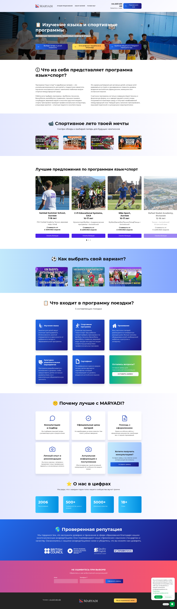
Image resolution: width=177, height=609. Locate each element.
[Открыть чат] (172, 604)
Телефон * (83, 577)
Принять (158, 597)
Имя (55, 577)
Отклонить (168, 597)
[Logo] (44, 6)
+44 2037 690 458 (55, 600)
